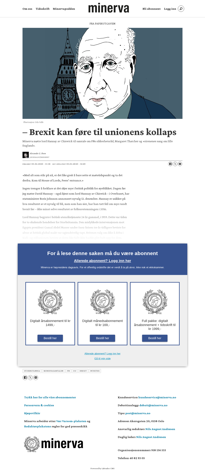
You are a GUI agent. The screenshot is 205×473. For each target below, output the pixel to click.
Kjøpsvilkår (32, 413)
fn (68, 371)
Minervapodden (64, 8)
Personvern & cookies (39, 405)
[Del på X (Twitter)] (175, 164)
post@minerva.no (137, 413)
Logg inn (170, 8)
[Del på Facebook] (170, 164)
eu (74, 371)
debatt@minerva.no (153, 405)
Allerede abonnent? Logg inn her (102, 261)
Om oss (27, 8)
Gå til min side (102, 358)
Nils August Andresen (160, 429)
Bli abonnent (152, 8)
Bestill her (50, 338)
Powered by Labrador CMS (102, 468)
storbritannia (32, 371)
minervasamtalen (53, 371)
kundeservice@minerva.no (157, 397)
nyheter (94, 371)
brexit (83, 371)
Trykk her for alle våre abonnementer (50, 397)
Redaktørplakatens (37, 426)
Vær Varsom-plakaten (71, 421)
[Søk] (181, 9)
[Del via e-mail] (180, 164)
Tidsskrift (43, 8)
